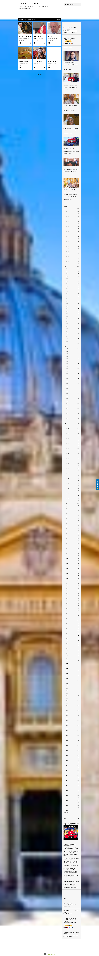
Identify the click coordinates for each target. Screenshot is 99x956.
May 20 (67, 453)
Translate (73, 32)
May (65, 423)
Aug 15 (67, 228)
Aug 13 (67, 233)
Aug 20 (67, 216)
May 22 (67, 448)
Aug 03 (67, 258)
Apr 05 (67, 568)
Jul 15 (67, 308)
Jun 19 (67, 376)
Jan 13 (67, 780)
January (66, 733)
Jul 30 (67, 271)
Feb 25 (67, 670)
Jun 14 (67, 388)
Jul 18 (67, 301)
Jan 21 (67, 760)
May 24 (67, 443)
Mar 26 (67, 595)
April (66, 503)
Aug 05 (67, 253)
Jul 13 (67, 313)
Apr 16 (67, 540)
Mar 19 (67, 613)
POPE (31, 14)
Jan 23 (67, 755)
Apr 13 (67, 548)
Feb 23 (67, 675)
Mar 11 (67, 633)
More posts (39, 74)
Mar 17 (67, 618)
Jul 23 (67, 288)
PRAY (52, 14)
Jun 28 (67, 353)
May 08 (67, 483)
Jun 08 (67, 403)
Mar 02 (67, 655)
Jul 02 (67, 341)
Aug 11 (67, 238)
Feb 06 (67, 718)
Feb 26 (67, 668)
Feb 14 (67, 698)
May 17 (67, 461)
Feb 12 (67, 703)
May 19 (67, 456)
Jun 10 (67, 398)
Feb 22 (67, 678)
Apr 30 (67, 506)
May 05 (67, 491)
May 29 (67, 431)
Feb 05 (67, 720)
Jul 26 (67, 281)
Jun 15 (67, 386)
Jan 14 (67, 778)
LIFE (41, 14)
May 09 (67, 481)
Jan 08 (67, 793)
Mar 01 (67, 658)
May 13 (67, 471)
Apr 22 (67, 526)
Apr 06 (67, 565)
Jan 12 (67, 783)
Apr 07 (67, 563)
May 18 (67, 458)
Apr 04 (67, 570)
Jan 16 (67, 773)
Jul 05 (67, 333)
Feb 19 (67, 685)
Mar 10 (67, 635)
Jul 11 (67, 318)
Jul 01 (67, 343)
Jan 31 (67, 735)
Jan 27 (67, 745)
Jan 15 (67, 775)
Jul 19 (67, 298)
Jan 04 (67, 803)
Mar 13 (67, 628)
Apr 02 (67, 575)
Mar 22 (67, 605)
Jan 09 (67, 790)
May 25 (67, 441)
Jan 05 (67, 800)
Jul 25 (67, 283)
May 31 (67, 426)
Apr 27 (67, 513)
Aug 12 (67, 236)
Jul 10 (67, 321)
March (66, 580)
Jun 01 (67, 421)
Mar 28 (67, 590)
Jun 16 (67, 383)
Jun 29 (67, 351)
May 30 (67, 428)
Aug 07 (67, 248)
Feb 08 (67, 713)
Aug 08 (67, 246)
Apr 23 (67, 523)
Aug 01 (67, 263)
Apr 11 (67, 553)
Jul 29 (67, 273)
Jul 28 (67, 276)
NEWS (36, 14)
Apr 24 (67, 521)
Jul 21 (67, 293)
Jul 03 (67, 338)
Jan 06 (67, 798)
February (66, 660)
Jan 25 (67, 750)
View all (58, 19)
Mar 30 (67, 585)
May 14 (67, 468)
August (66, 211)
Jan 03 (67, 805)
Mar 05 (67, 648)
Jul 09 (67, 323)
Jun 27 (67, 356)
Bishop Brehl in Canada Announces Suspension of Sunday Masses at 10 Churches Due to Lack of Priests (70, 87)
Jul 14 (67, 311)
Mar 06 (67, 645)
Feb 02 (67, 728)
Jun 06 (67, 408)
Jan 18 (67, 768)
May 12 (67, 473)
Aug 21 (67, 213)
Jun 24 (67, 363)
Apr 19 (67, 533)
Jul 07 (67, 328)
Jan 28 (67, 743)
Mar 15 (67, 623)
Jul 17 (67, 303)
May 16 (67, 463)
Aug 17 (67, 223)
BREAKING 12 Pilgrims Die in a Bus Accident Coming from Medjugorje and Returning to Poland (71, 151)
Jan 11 (67, 785)
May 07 (67, 486)
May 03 (67, 496)
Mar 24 (67, 600)
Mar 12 (67, 630)
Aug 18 (67, 221)
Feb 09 (67, 710)
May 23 (67, 446)
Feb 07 (67, 715)
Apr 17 (67, 538)
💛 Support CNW (97, 485)
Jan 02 (67, 808)
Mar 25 (67, 598)
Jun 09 (67, 401)
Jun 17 (67, 381)
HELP (20, 14)
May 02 (67, 498)
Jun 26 (67, 358)
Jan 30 (67, 738)
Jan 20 (67, 763)
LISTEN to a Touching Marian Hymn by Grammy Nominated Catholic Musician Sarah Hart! (71, 172)
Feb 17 (67, 690)
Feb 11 (67, 705)
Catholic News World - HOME (29, 4)
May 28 (67, 433)
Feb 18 (67, 688)
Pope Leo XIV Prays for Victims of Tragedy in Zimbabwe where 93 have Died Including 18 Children (71, 108)
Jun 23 (67, 366)
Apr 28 (67, 511)
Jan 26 (67, 748)
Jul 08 (67, 326)
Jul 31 (67, 268)
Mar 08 (67, 640)
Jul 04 (67, 336)
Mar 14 (67, 625)
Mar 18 (67, 615)
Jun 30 (67, 348)
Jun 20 (67, 373)
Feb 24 (67, 673)
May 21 (67, 451)
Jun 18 (67, 378)
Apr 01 (67, 578)
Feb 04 (67, 723)
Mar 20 (67, 610)
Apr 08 (67, 560)
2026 (64, 208)
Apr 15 (67, 543)
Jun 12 (67, 393)
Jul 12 (67, 316)
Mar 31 (67, 583)
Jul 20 (67, 296)
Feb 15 (67, 695)
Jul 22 (67, 291)
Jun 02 (67, 418)
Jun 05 (67, 411)
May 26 (67, 438)
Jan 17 (67, 770)
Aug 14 (67, 231)
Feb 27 (67, 665)
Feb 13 (67, 700)
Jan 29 (67, 740)
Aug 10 (67, 241)
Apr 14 (67, 545)
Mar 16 (67, 620)
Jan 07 (67, 795)
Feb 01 (67, 730)
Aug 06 (67, 251)
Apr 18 (67, 535)
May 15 (67, 466)
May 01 (67, 501)
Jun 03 (67, 416)
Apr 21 (67, 528)
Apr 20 (67, 531)
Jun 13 (67, 391)
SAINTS (46, 14)
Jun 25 (67, 361)
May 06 (67, 488)
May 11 (67, 476)
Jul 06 (67, 331)
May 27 (67, 436)
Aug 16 (67, 226)
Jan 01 (67, 810)
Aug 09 (67, 243)
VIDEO (26, 14)
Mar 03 (67, 653)
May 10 (67, 478)
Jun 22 (67, 368)
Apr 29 (67, 508)
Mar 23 (67, 603)
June (65, 346)
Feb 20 (67, 683)
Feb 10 (67, 708)
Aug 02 (67, 261)
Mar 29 (67, 588)
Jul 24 (67, 286)
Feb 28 (67, 663)
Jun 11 (67, 396)
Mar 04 (67, 650)
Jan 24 (67, 753)
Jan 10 (67, 788)
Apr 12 (67, 550)
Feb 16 (67, 693)
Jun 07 (67, 406)
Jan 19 (67, 765)
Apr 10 (67, 555)
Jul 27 (67, 278)
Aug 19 (67, 218)
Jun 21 (67, 371)
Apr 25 (67, 518)
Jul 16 (67, 306)
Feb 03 (67, 725)
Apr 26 (67, 516)
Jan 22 (67, 758)
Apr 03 (67, 573)
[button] (30, 43)
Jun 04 (67, 413)
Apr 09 (67, 558)
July (65, 266)
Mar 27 (67, 593)
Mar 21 (67, 608)
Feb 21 (67, 680)
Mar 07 (67, 643)
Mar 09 (67, 638)
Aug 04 (67, 256)
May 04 (67, 493)
